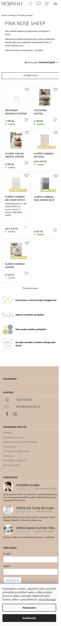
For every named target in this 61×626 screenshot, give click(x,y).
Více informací (47, 599)
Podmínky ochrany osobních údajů (20, 441)
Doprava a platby (11, 465)
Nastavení (29, 607)
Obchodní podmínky (13, 437)
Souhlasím (29, 618)
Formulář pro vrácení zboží (16, 451)
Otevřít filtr (30, 75)
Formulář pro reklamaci (14, 460)
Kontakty (7, 432)
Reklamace (8, 455)
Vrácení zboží (9, 446)
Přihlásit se (12, 580)
